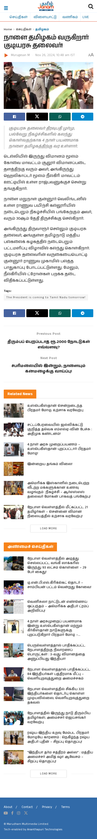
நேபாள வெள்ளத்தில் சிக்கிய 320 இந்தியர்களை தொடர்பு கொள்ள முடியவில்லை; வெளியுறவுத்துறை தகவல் (58, 696)
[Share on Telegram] (82, 117)
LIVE (86, 17)
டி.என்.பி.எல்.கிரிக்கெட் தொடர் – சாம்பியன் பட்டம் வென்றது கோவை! (59, 585)
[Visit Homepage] (46, 6)
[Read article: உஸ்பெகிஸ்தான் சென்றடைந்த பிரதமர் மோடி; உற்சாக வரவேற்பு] (14, 410)
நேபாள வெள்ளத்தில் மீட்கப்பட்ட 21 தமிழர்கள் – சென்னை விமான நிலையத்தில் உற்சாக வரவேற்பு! (57, 512)
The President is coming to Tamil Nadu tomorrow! (46, 297)
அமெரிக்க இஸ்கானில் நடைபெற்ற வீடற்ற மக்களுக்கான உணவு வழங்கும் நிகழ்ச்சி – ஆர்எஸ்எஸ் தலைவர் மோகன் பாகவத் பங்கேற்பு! (59, 490)
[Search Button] (90, 6)
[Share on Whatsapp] (60, 117)
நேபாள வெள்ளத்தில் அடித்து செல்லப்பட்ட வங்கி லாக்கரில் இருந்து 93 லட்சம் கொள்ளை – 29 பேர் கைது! (56, 565)
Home (8, 29)
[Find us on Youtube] (6, 813)
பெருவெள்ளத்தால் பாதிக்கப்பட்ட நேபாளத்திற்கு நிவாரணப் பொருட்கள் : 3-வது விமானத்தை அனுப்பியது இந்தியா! (56, 652)
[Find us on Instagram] (18, 813)
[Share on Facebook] (14, 117)
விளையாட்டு (45, 17)
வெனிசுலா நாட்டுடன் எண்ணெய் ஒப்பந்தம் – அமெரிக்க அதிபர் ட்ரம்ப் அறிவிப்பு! (58, 606)
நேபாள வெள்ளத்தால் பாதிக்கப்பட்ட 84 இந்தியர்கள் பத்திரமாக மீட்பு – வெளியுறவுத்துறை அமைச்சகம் (58, 674)
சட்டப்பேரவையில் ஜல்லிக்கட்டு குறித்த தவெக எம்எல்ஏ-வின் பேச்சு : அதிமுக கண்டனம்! (59, 429)
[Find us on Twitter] (26, 813)
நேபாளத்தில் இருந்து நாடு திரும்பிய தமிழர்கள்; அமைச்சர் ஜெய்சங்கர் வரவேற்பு (59, 718)
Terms (65, 807)
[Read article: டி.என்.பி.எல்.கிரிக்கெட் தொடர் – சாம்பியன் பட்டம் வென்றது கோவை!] (14, 587)
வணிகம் (70, 17)
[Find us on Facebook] (12, 813)
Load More (48, 529)
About (8, 807)
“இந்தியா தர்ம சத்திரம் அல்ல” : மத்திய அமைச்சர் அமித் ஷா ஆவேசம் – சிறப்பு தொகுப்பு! (60, 757)
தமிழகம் (42, 29)
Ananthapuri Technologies (44, 829)
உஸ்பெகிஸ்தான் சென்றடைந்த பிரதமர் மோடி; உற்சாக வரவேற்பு (55, 408)
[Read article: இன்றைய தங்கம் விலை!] (14, 469)
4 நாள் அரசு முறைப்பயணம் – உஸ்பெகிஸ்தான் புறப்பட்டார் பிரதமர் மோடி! (59, 449)
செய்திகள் (18, 17)
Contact (27, 807)
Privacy (47, 807)
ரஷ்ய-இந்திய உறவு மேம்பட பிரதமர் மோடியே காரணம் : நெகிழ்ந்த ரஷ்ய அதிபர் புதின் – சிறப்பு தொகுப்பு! (58, 737)
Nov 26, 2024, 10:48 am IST (55, 55)
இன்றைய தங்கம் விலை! (49, 464)
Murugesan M (20, 55)
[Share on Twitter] (37, 117)
